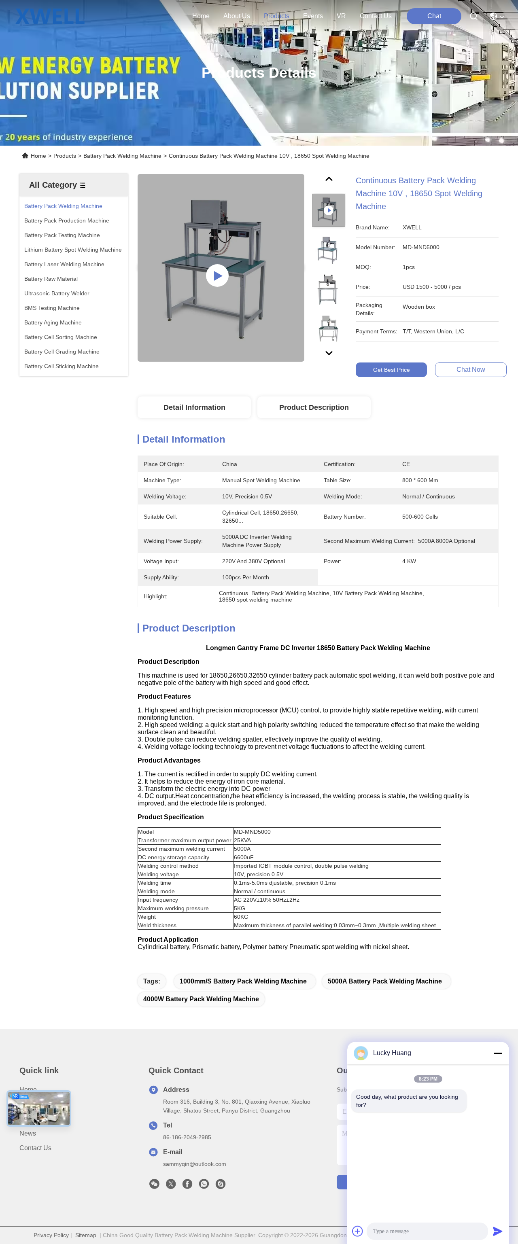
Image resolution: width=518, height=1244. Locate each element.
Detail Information (194, 407)
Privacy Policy (51, 1235)
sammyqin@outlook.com (194, 1164)
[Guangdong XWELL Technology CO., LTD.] (50, 16)
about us (236, 16)
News (27, 1133)
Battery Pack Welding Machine (122, 156)
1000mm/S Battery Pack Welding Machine (243, 981)
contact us (376, 16)
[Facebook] (187, 1186)
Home (201, 16)
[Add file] (357, 1231)
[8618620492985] (204, 1186)
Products (64, 156)
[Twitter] (170, 1186)
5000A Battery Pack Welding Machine (385, 981)
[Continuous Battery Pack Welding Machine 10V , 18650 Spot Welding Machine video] (221, 268)
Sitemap (85, 1235)
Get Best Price (391, 370)
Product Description (314, 407)
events (313, 16)
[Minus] (498, 1053)
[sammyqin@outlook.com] (220, 1186)
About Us (32, 1104)
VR (341, 16)
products (276, 16)
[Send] (497, 1231)
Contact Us (35, 1147)
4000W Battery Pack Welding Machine (201, 999)
